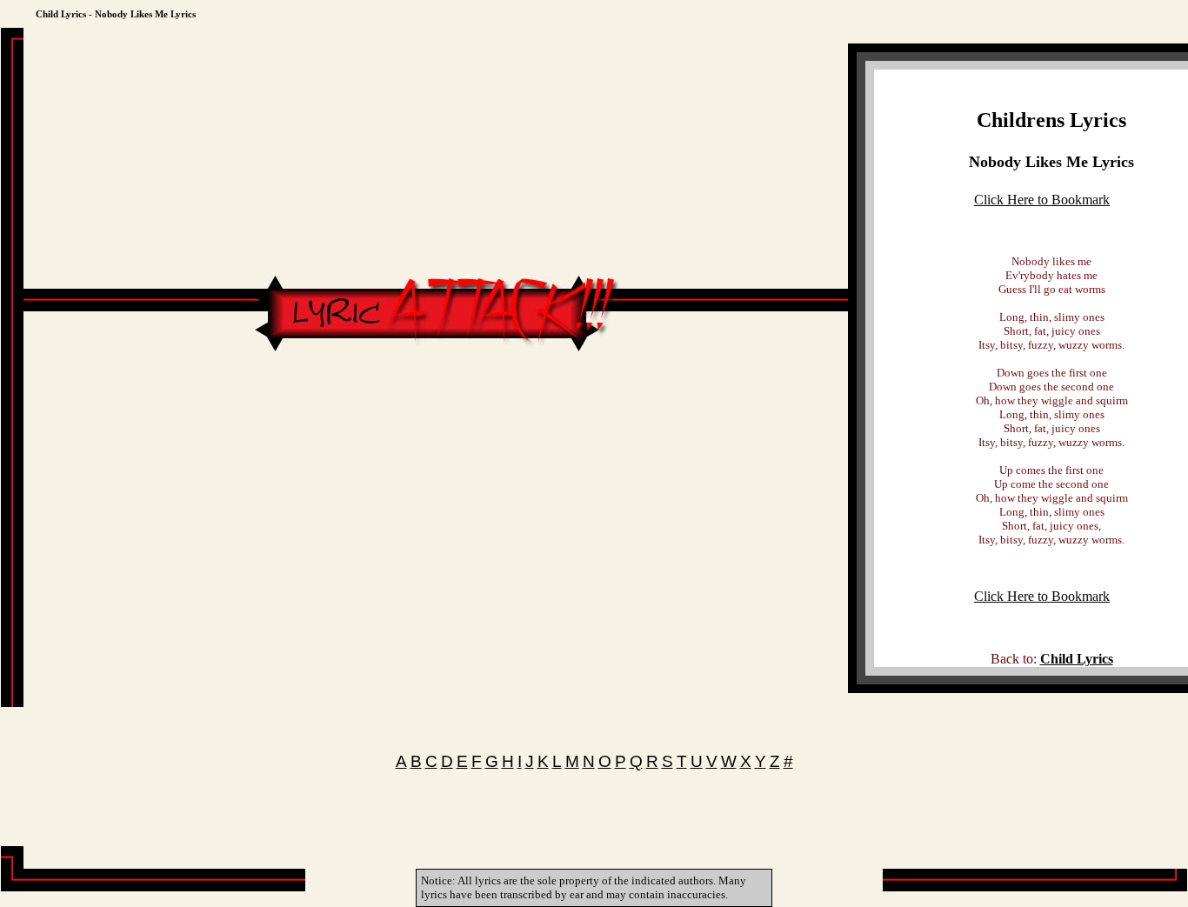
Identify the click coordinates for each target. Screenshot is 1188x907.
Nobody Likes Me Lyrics (1051, 161)
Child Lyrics (1076, 658)
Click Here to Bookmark (1042, 199)
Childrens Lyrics (1051, 120)
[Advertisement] (435, 408)
